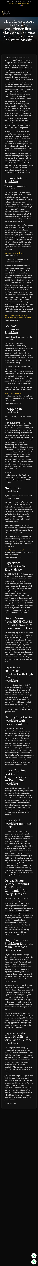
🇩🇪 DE (16, 6)
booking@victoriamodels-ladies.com (19, 3)
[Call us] (34, 1255)
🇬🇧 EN (22, 6)
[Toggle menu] (35, 12)
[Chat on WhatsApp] (34, 1262)
